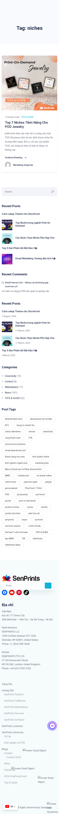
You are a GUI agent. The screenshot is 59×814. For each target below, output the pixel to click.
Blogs (5, 749)
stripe (24, 519)
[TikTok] (26, 592)
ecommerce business (15, 444)
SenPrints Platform (14, 694)
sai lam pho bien (12, 513)
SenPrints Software (14, 719)
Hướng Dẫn (8, 690)
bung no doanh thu (26, 425)
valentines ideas (12, 545)
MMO (7, 475)
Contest (9, 381)
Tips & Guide (10, 782)
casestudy (48, 431)
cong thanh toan (13, 438)
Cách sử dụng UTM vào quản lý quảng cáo (27, 291)
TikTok (7, 736)
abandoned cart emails (41, 419)
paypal (48, 482)
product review (12, 507)
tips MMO (9, 538)
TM (23, 538)
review (30, 507)
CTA (30, 438)
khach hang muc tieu (15, 456)
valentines (38, 538)
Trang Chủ (7, 684)
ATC (7, 425)
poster (8, 501)
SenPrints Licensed (12, 726)
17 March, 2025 (22, 330)
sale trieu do (34, 513)
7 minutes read (12, 117)
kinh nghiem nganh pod (16, 463)
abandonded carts (13, 419)
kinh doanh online (41, 456)
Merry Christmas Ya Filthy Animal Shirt (23, 469)
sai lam (44, 507)
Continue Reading (14, 157)
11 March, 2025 (22, 343)
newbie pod (23, 475)
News (8, 392)
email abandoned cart (15, 450)
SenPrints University (12, 732)
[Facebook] (4, 592)
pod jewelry (22, 494)
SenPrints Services (14, 713)
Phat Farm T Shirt (33, 488)
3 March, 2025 (8, 355)
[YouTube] (12, 592)
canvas (31, 431)
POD (7, 494)
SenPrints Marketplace (16, 707)
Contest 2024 (13, 757)
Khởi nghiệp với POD (14, 742)
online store (10, 482)
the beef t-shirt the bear (16, 532)
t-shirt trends (34, 526)
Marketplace (11, 387)
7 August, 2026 (9, 316)
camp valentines (13, 431)
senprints (9, 519)
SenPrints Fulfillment (14, 700)
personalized (11, 488)
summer (39, 519)
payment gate (30, 482)
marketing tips (42, 463)
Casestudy (10, 376)
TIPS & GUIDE (27, 117)
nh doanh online (44, 475)
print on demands (27, 501)
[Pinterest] (19, 592)
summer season (13, 526)
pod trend (40, 494)
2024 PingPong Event (15, 776)
